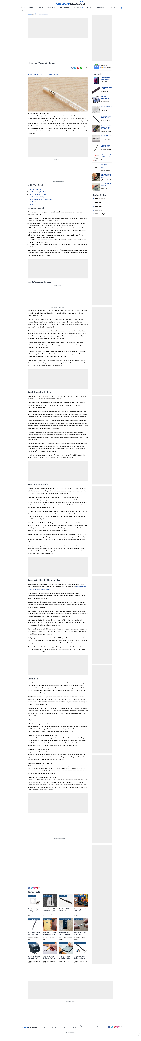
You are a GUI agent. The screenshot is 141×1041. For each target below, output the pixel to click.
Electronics (43, 74)
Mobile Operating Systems (101, 214)
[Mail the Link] (87, 68)
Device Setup (101, 7)
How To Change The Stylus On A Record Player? (106, 176)
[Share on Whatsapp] (81, 68)
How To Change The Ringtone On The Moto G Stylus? (106, 127)
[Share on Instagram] (34, 888)
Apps (22, 7)
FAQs (31, 204)
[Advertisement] (70, 1036)
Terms (46, 1028)
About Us (46, 1026)
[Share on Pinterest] (78, 68)
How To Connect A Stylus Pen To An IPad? (49, 958)
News (22, 10)
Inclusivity (67, 1026)
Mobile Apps (98, 202)
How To (112, 7)
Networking (77, 7)
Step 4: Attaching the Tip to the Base (41, 199)
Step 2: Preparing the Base (37, 194)
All (64, 10)
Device (89, 7)
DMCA (75, 1028)
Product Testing (78, 1026)
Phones (41, 7)
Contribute (88, 1026)
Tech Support (34, 10)
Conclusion (32, 202)
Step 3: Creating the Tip (36, 197)
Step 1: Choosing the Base (37, 192)
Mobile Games (98, 206)
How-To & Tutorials (33, 74)
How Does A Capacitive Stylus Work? (105, 166)
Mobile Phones (98, 210)
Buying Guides (64, 7)
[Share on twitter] (75, 68)
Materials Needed (35, 189)
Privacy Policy (97, 1026)
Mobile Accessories (54, 74)
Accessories (51, 7)
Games (31, 7)
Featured (45, 10)
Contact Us (67, 1028)
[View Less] (41, 888)
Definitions (55, 10)
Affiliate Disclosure (56, 1028)
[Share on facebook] (72, 68)
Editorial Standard (57, 1026)
